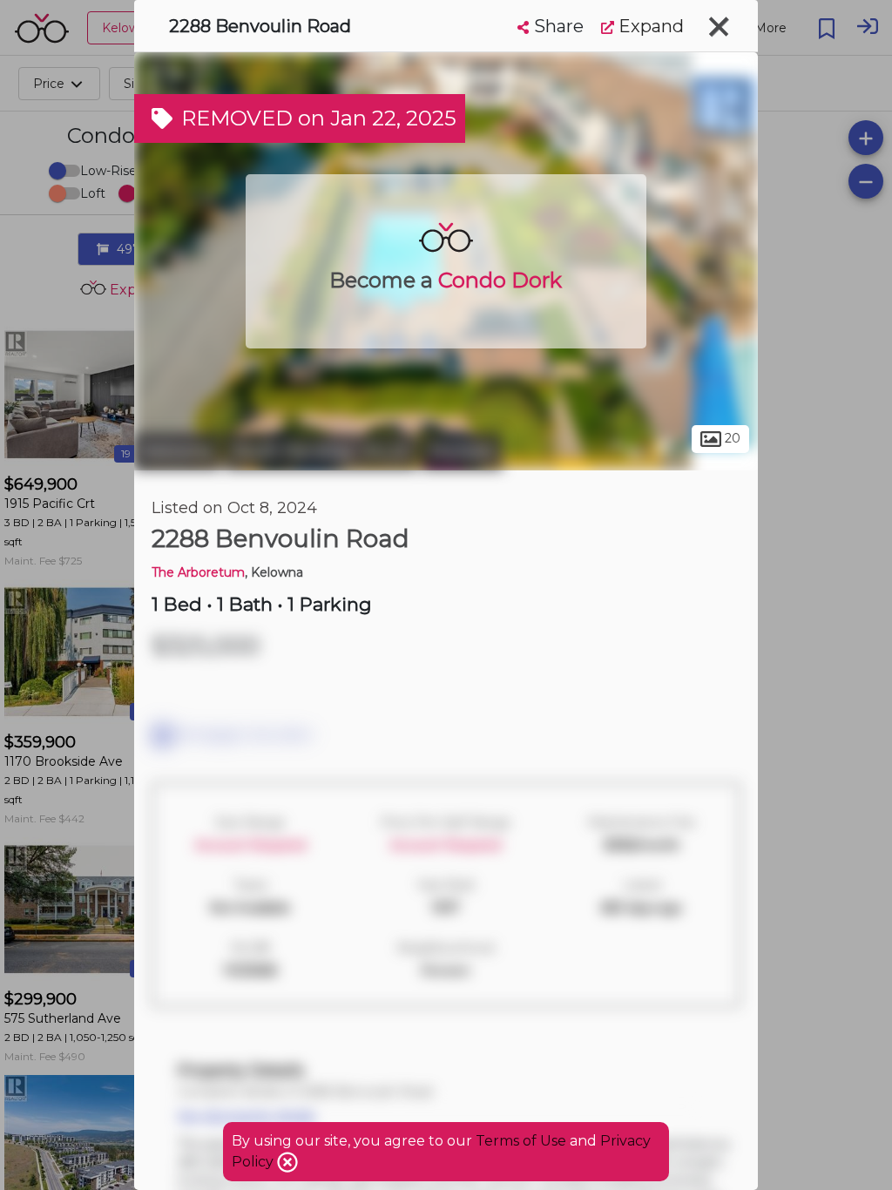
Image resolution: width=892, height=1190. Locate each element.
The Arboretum (198, 572)
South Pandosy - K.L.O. (321, 451)
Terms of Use (521, 1141)
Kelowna (177, 451)
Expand (649, 26)
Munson (462, 451)
